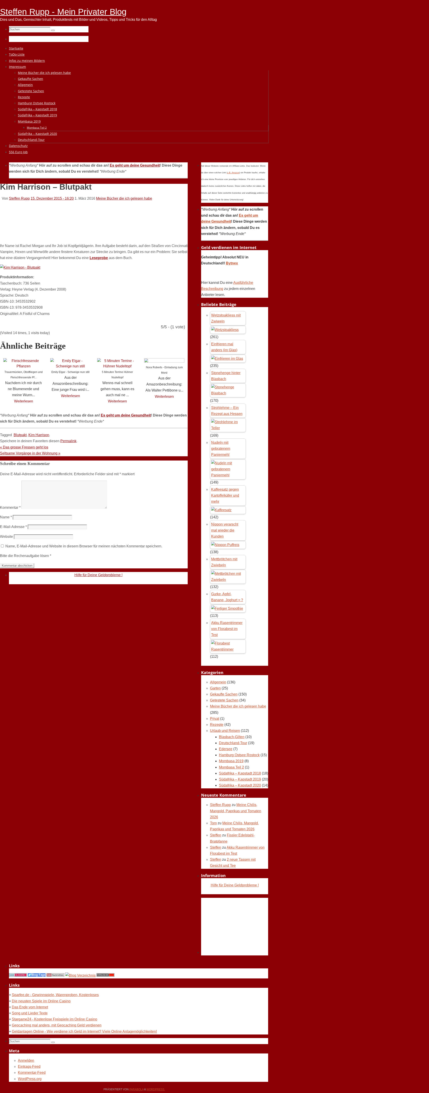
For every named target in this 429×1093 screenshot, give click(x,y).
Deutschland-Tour (233, 743)
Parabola (136, 1089)
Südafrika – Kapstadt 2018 (240, 773)
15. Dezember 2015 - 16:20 (52, 198)
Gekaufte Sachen (224, 694)
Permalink (68, 441)
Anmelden (26, 1060)
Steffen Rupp (19, 198)
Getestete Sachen (224, 700)
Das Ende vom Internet (30, 1007)
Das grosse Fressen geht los (24, 447)
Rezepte (216, 725)
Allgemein (218, 682)
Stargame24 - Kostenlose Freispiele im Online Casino (54, 1019)
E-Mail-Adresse (13, 527)
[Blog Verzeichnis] (80, 975)
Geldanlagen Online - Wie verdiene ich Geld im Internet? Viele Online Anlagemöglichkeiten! (84, 1031)
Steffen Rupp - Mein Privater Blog (63, 12)
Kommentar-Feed (32, 1072)
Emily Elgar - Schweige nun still (70, 372)
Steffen (215, 835)
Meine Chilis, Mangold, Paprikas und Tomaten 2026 (235, 811)
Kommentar (10, 507)
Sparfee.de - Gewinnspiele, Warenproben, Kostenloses (55, 995)
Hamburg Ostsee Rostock (239, 755)
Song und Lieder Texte (30, 1013)
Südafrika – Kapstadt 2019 (240, 779)
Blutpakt (20, 435)
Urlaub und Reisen (225, 731)
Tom (213, 823)
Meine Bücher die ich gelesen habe (124, 198)
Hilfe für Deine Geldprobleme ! (98, 575)
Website (6, 536)
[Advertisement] (81, 227)
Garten (215, 688)
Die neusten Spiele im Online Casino (41, 1001)
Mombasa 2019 (231, 761)
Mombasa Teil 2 (231, 767)
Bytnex (232, 263)
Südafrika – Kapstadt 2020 (240, 785)
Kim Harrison (38, 435)
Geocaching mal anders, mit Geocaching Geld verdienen (56, 1025)
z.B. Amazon (233, 173)
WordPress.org (30, 1079)
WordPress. (156, 1089)
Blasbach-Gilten (231, 737)
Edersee (225, 749)
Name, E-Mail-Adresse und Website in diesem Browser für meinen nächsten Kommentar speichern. (83, 546)
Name (6, 517)
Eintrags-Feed (29, 1066)
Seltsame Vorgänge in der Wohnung (30, 453)
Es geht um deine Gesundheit (135, 165)
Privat (214, 718)
